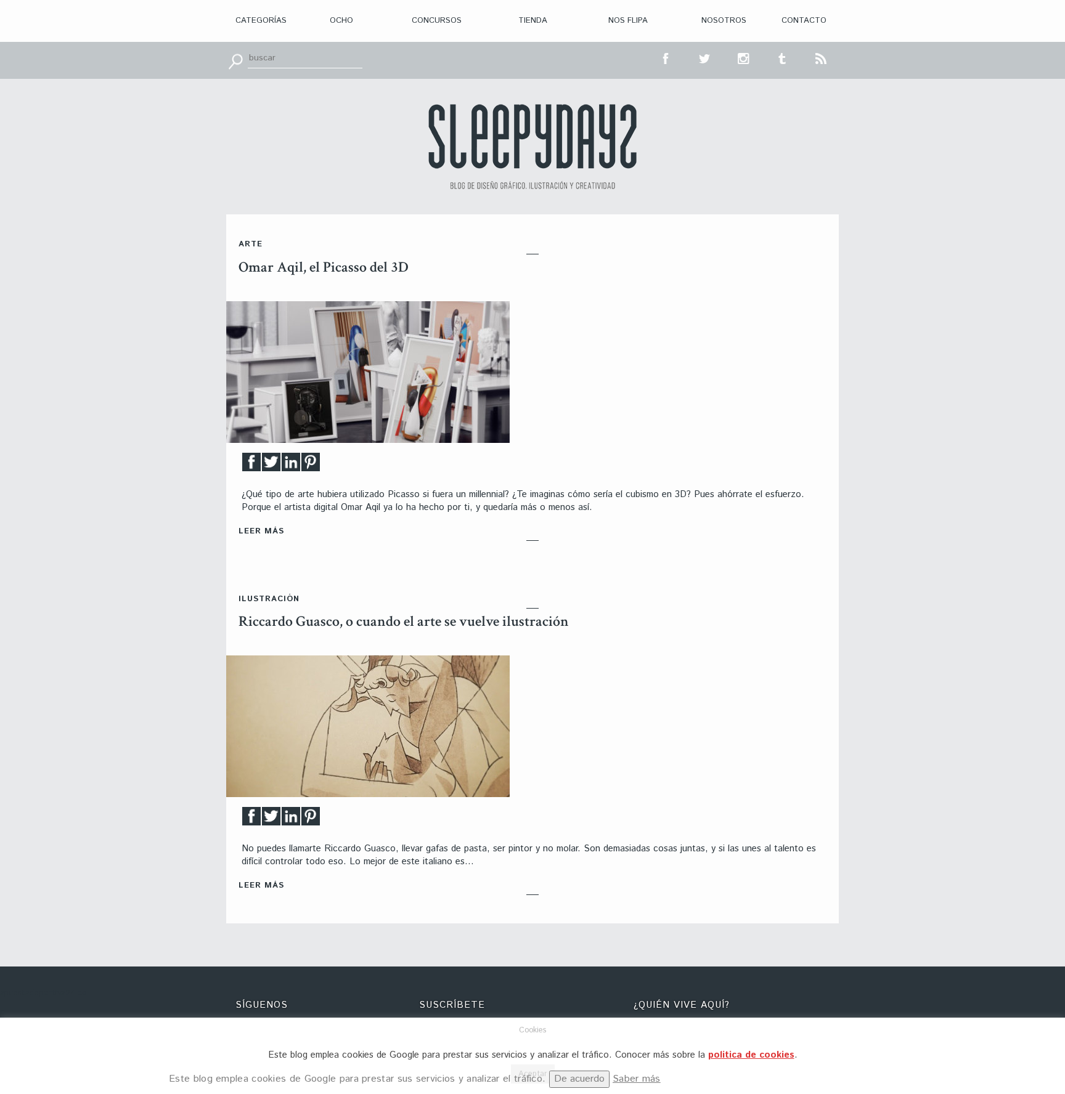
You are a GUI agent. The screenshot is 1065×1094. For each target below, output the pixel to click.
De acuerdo (579, 1079)
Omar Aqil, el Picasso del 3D (324, 267)
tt (705, 57)
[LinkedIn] (291, 465)
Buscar (235, 60)
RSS (821, 57)
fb (666, 57)
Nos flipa (628, 20)
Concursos (437, 20)
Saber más (637, 1079)
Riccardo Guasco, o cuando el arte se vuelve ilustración (404, 621)
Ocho (341, 20)
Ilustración (269, 599)
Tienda (532, 20)
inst (744, 57)
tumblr (783, 57)
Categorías (261, 20)
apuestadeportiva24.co (43, 993)
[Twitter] (271, 465)
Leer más (261, 531)
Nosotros (723, 20)
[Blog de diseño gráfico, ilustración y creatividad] (532, 146)
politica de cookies (751, 1054)
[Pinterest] (310, 465)
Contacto (803, 20)
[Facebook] (251, 465)
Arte (251, 244)
